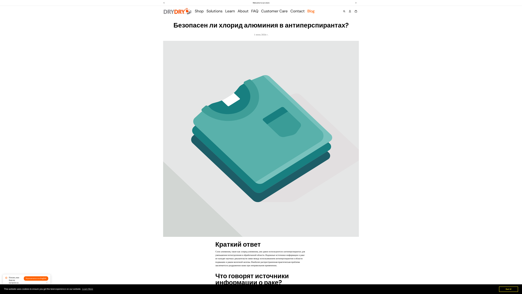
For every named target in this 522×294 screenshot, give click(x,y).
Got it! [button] (509, 289)
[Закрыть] (47, 283)
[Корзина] (356, 11)
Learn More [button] (87, 289)
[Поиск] (344, 11)
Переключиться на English (36, 278)
